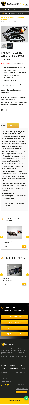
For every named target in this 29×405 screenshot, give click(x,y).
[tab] (4, 125)
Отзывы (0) (15, 125)
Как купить (24, 360)
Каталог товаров (10, 9)
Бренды (23, 368)
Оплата (12, 360)
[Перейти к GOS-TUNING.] (2, 17)
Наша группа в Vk (16, 322)
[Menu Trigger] (26, 3)
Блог (22, 362)
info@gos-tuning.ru (5, 379)
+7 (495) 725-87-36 (6, 376)
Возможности (14, 368)
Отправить (21, 391)
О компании (4, 360)
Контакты (3, 365)
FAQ (22, 365)
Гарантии (12, 365)
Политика (3, 368)
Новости (3, 362)
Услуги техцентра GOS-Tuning (14, 13)
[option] (14, 34)
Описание (4, 125)
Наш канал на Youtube (16, 333)
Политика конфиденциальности (14, 402)
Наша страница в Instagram (16, 316)
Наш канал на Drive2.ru (15, 328)
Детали (10, 125)
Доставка (12, 362)
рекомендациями (10, 99)
